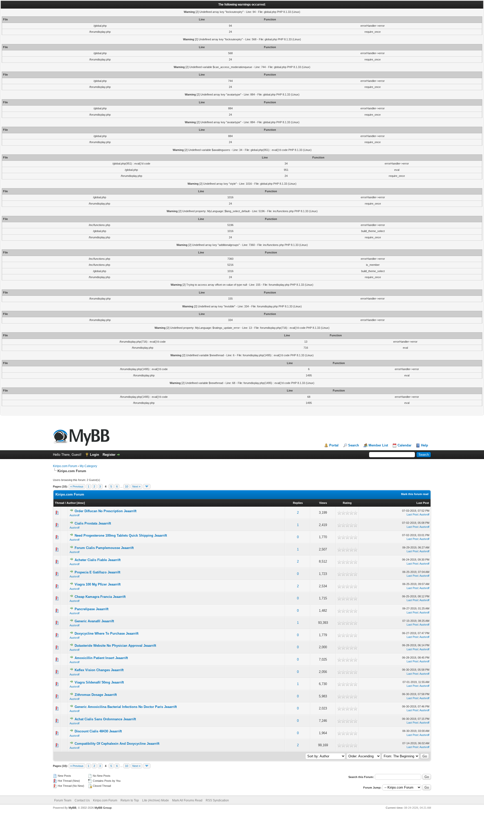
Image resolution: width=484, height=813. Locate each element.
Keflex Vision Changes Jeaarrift (99, 670)
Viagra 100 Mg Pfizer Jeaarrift (97, 584)
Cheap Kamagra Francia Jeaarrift (100, 597)
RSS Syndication (217, 800)
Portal (334, 445)
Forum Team (62, 800)
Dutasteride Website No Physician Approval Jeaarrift (115, 645)
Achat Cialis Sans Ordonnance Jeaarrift (105, 719)
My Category (88, 466)
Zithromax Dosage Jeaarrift (96, 695)
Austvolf (74, 515)
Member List (378, 445)
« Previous (76, 486)
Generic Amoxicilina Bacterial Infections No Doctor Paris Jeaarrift (126, 707)
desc (81, 502)
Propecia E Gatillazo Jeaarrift (97, 572)
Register (109, 455)
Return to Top (129, 800)
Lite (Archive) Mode (155, 800)
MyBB (72, 807)
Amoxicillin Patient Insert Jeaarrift (101, 658)
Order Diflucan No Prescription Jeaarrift (105, 511)
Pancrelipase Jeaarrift (91, 609)
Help (424, 445)
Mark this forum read (415, 494)
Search (353, 445)
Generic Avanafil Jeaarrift (94, 621)
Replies (298, 502)
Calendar (404, 445)
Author (71, 502)
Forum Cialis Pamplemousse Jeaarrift (104, 548)
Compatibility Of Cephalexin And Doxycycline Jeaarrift (117, 743)
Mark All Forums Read (187, 800)
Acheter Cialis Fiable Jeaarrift (97, 560)
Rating (347, 502)
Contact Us (82, 800)
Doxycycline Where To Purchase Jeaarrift (106, 633)
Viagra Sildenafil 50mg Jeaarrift (99, 682)
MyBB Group (103, 807)
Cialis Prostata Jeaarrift (93, 523)
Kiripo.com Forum (65, 466)
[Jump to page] (146, 486)
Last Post (422, 502)
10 (126, 486)
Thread (59, 502)
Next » (136, 486)
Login (94, 455)
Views (323, 502)
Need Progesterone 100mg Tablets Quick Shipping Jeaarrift (121, 535)
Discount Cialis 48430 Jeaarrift (98, 731)
